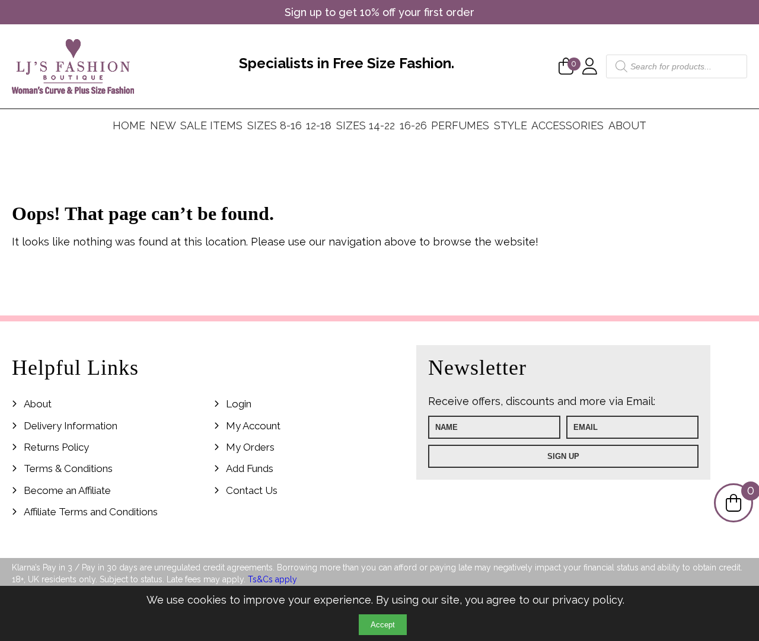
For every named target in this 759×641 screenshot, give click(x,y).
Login (238, 404)
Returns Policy (56, 447)
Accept (383, 624)
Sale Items (211, 125)
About (627, 125)
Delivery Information (70, 426)
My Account (253, 426)
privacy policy (587, 600)
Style (510, 125)
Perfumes (460, 125)
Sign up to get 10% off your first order (379, 12)
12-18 (318, 125)
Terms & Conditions (68, 468)
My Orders (250, 447)
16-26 (413, 125)
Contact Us (252, 490)
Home (129, 125)
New (163, 125)
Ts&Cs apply (272, 579)
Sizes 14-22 (365, 125)
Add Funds (249, 468)
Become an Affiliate (67, 490)
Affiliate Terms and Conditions (91, 512)
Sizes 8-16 (274, 125)
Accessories (567, 125)
